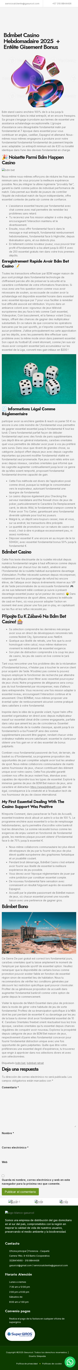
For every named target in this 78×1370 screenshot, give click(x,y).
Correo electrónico (15, 1147)
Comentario (10, 1087)
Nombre (8, 1133)
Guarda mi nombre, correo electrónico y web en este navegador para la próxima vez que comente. (36, 1181)
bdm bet (20, 1063)
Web (4, 1162)
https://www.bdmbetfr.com (45, 786)
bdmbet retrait (35, 1063)
